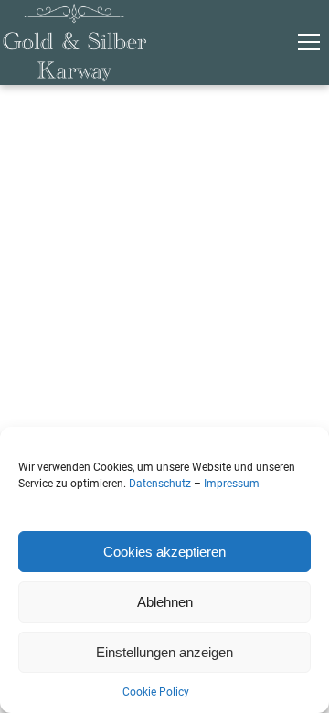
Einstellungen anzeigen (164, 652)
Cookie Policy (155, 692)
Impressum (232, 483)
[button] (309, 42)
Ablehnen (165, 602)
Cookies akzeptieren (164, 551)
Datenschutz (160, 483)
